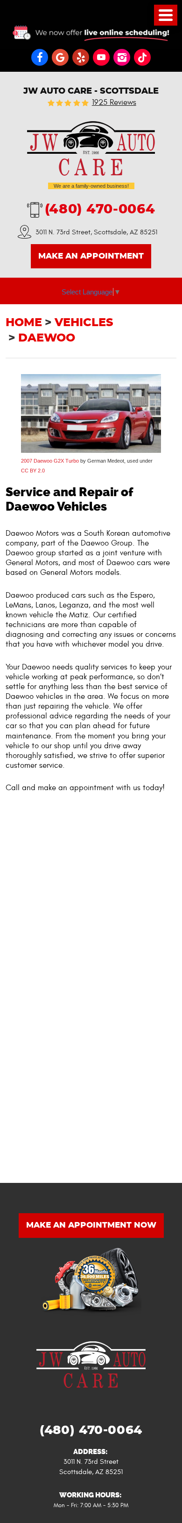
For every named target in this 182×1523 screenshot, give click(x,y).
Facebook (39, 57)
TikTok (142, 57)
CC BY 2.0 (33, 470)
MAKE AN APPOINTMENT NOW (91, 1225)
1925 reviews (114, 103)
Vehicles (84, 322)
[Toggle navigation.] (165, 15)
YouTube (101, 57)
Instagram (121, 57)
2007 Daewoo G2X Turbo (50, 461)
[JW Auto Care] (91, 148)
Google (60, 57)
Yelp (80, 57)
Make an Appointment (91, 256)
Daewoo (46, 338)
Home (24, 322)
